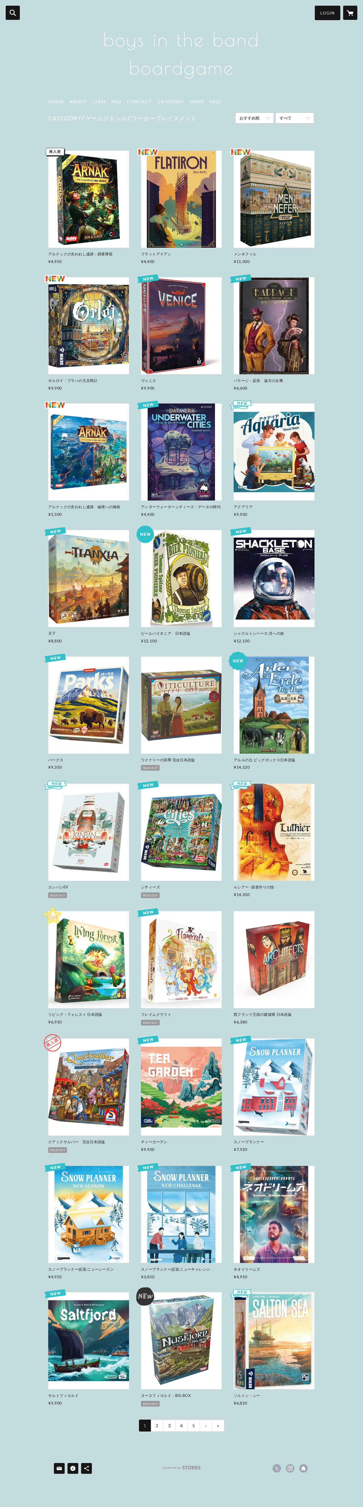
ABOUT (78, 101)
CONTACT (139, 101)
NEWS (197, 101)
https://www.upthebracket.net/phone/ (303, 1468)
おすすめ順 (249, 117)
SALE (215, 101)
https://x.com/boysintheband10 (277, 1468)
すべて (286, 117)
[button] (327, 13)
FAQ (116, 101)
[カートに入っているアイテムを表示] (350, 13)
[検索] (13, 13)
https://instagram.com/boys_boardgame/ (290, 1468)
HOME (56, 101)
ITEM (99, 101)
